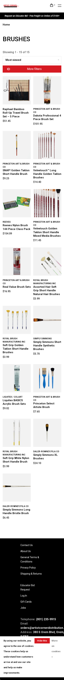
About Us (25, 551)
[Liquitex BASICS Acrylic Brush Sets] (17, 379)
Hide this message (42, 641)
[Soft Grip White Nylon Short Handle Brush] (17, 433)
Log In (23, 595)
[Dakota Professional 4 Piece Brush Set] (47, 91)
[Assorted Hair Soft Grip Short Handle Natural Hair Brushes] (47, 262)
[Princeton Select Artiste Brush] (47, 379)
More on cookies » (56, 648)
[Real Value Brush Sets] (17, 262)
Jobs (23, 607)
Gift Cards (26, 601)
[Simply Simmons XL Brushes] (47, 433)
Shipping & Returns (31, 573)
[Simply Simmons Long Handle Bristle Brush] (17, 488)
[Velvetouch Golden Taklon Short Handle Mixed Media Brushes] (47, 204)
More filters (34, 69)
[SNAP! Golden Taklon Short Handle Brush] (17, 145)
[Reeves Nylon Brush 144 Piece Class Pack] (17, 204)
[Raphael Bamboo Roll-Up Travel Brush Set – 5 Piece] (17, 91)
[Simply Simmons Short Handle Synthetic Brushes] (47, 320)
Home (6, 24)
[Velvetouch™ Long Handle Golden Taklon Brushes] (47, 145)
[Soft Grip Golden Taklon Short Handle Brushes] (17, 320)
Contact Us (26, 545)
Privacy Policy (28, 567)
